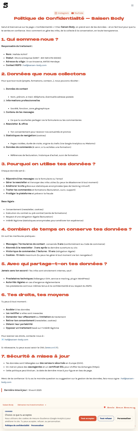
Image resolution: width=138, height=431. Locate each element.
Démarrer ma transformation (31, 405)
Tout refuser (106, 418)
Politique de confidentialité (17, 425)
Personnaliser (37, 425)
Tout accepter (87, 418)
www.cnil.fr (51, 347)
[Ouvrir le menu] (132, 5)
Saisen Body (8, 405)
